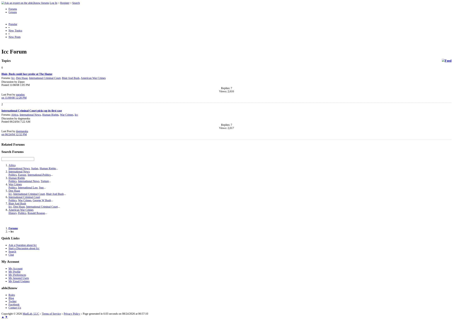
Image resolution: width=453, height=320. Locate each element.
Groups (12, 12)
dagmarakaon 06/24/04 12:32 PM (14, 133)
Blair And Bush (70, 78)
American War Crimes (93, 78)
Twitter (12, 301)
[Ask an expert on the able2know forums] (25, 2)
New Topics (15, 30)
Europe (22, 174)
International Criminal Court (45, 78)
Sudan (34, 168)
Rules (11, 294)
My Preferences (17, 274)
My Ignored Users (18, 278)
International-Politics (39, 174)
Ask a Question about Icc (22, 245)
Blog (11, 298)
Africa (14, 114)
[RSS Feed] (447, 61)
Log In (53, 2)
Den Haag (22, 78)
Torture (45, 181)
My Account (15, 268)
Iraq (41, 187)
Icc (13, 78)
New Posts (14, 36)
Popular (12, 24)
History (12, 213)
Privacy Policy (72, 313)
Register (64, 2)
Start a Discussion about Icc (23, 248)
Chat (11, 254)
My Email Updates (19, 281)
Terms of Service (51, 313)
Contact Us (14, 307)
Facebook (13, 304)
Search (76, 2)
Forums (12, 8)
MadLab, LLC (31, 313)
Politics (12, 174)
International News (30, 114)
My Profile (14, 271)
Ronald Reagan (36, 213)
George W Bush (42, 200)
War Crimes (66, 114)
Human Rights (50, 114)
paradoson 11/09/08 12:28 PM (14, 96)
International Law (28, 187)
